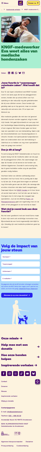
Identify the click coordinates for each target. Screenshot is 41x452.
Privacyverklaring (7, 446)
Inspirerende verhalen (13, 9)
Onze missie (10, 338)
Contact (4, 381)
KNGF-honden (22, 190)
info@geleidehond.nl (14, 412)
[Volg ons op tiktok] (21, 373)
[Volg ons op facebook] (3, 373)
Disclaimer (29, 441)
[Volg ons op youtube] (27, 373)
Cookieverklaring (22, 446)
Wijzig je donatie (7, 401)
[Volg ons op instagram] (9, 373)
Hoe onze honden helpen (13, 357)
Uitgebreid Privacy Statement (28, 288)
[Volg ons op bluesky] (33, 373)
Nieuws (4, 391)
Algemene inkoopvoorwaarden (11, 441)
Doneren (4, 386)
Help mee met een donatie (14, 346)
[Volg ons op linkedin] (15, 373)
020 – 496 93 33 (14, 416)
